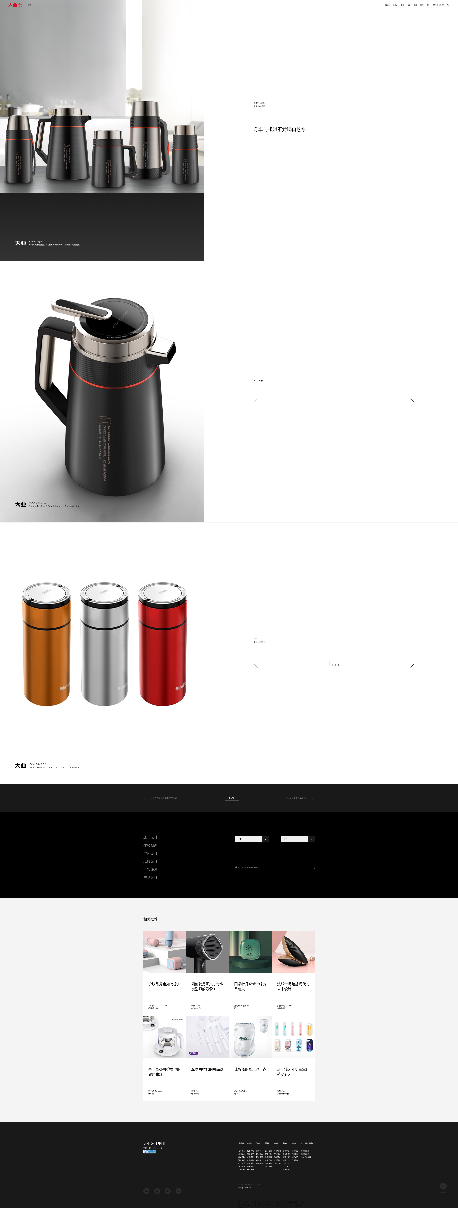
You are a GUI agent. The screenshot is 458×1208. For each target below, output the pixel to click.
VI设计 (278, 1205)
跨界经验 (259, 1163)
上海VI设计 (298, 1205)
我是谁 (387, 5)
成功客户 (259, 1160)
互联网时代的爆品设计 (207, 1071)
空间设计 (150, 853)
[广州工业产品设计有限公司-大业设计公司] (15, 5)
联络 (428, 5)
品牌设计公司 (293, 1202)
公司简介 (241, 1151)
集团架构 (241, 1154)
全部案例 (277, 1151)
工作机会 (295, 1160)
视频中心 (286, 1169)
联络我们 (295, 1151)
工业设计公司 (256, 1202)
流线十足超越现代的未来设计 (293, 986)
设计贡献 (268, 1151)
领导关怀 (286, 1157)
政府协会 (268, 1160)
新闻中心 (286, 1151)
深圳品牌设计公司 (244, 1205)
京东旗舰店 (305, 1151)
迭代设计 (150, 837)
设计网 (304, 1202)
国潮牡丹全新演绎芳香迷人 (250, 986)
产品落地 (250, 1160)
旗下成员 (295, 1157)
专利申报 (287, 1205)
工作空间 (241, 1169)
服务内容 (250, 1151)
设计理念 (259, 1154)
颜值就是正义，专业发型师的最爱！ (207, 986)
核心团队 (241, 1157)
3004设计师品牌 (438, 5)
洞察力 (258, 1151)
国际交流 (268, 1163)
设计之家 (257, 1205)
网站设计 (268, 1205)
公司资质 (241, 1163)
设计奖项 (241, 1160)
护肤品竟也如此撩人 (164, 983)
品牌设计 (150, 861)
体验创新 (150, 845)
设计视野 (259, 1157)
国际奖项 (277, 1163)
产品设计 (150, 877)
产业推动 (268, 1154)
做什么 (395, 5)
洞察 (402, 5)
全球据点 (295, 1154)
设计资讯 (286, 1166)
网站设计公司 (280, 1202)
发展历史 (241, 1166)
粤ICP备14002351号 (245, 1188)
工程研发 (150, 869)
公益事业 (268, 1166)
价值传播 (250, 1169)
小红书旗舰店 (306, 1157)
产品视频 (268, 1202)
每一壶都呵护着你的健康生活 (164, 1071)
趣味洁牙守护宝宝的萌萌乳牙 (293, 1071)
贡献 (408, 5)
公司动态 (286, 1154)
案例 (415, 5)
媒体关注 (286, 1160)
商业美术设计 (242, 1202)
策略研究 (250, 1154)
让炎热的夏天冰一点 (250, 1069)
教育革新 (268, 1157)
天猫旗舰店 (305, 1154)
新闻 (421, 5)
